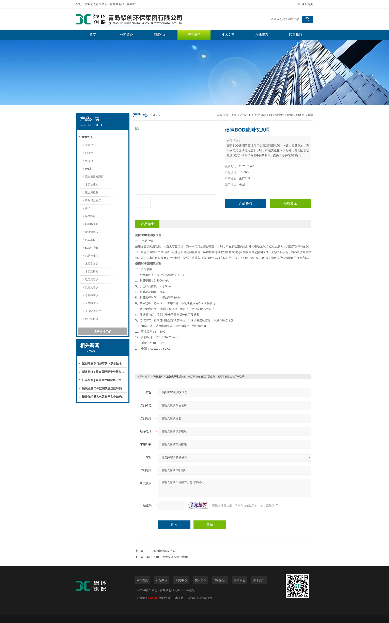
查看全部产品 (102, 331)
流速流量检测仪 (94, 176)
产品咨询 (245, 203)
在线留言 (261, 34)
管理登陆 (165, 597)
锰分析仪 (90, 216)
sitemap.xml (204, 597)
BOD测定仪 (92, 247)
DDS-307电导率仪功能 (160, 550)
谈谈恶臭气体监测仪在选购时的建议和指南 (104, 388)
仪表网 (190, 597)
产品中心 (245, 115)
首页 (92, 34)
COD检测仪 (92, 224)
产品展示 (194, 34)
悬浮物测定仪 (93, 311)
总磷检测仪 (91, 255)
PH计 (88, 168)
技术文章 (227, 34)
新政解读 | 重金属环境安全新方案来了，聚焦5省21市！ (104, 371)
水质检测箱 (91, 184)
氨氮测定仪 (91, 287)
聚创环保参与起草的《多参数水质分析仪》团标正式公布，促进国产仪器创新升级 (104, 363)
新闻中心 (160, 34)
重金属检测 (91, 192)
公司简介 (126, 34)
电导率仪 (90, 239)
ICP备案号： (190, 590)
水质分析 (87, 137)
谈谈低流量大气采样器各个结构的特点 (104, 396)
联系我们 (295, 34)
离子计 (89, 208)
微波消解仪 (91, 231)
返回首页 (307, 4)
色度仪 (89, 160)
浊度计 (89, 152)
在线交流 (290, 203)
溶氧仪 (89, 145)
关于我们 (259, 580)
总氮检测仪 (91, 295)
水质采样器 (91, 271)
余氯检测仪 (91, 303)
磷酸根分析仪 (93, 200)
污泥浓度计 (91, 318)
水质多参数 (91, 263)
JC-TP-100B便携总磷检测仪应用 (167, 557)
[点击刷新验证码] (198, 505)
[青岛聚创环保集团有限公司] (137, 19)
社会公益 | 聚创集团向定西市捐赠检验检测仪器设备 (104, 380)
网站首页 (142, 580)
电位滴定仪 (91, 279)
